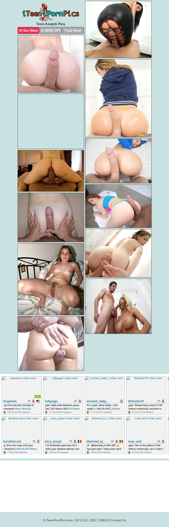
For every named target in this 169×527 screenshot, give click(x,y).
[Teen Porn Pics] (51, 13)
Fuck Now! (73, 30)
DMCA (103, 520)
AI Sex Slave (28, 30)
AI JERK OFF (50, 30)
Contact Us (118, 520)
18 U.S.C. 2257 (86, 520)
